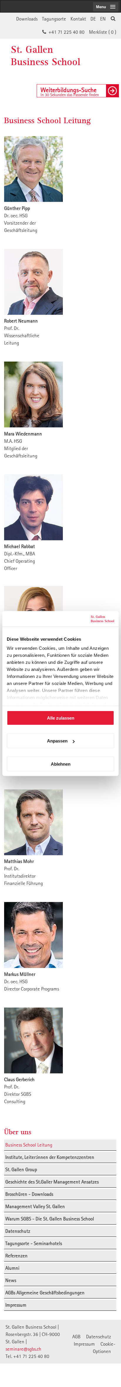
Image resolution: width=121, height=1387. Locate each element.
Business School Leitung (28, 1145)
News (10, 1280)
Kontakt (78, 19)
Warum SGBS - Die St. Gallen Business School (49, 1219)
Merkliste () (102, 32)
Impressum (15, 1305)
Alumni (12, 1268)
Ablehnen (60, 763)
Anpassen (57, 740)
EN (103, 19)
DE (93, 19)
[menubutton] (106, 6)
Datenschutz (17, 1231)
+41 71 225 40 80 (66, 32)
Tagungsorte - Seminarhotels (33, 1243)
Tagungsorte (54, 19)
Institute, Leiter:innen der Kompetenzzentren (49, 1157)
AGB (76, 1336)
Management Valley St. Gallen (35, 1206)
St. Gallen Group (21, 1169)
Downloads (27, 19)
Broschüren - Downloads (29, 1194)
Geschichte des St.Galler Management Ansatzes (52, 1182)
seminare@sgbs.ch (23, 1349)
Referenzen (16, 1256)
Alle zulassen (60, 717)
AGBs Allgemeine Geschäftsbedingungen (45, 1293)
